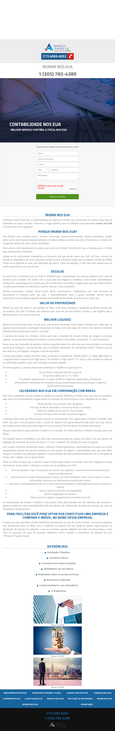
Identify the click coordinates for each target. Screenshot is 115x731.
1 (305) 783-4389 (57, 74)
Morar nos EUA (104, 698)
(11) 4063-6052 (57, 713)
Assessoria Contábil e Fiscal (46, 692)
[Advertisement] (57, 19)
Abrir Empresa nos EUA (15, 692)
